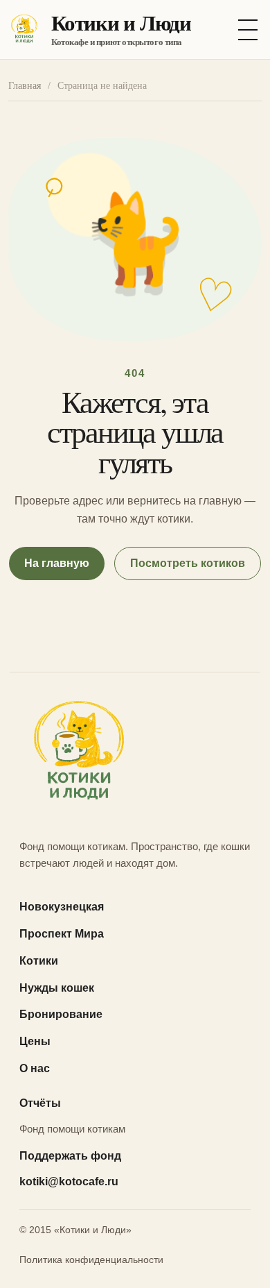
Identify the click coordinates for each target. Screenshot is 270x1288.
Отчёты (40, 1103)
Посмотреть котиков (187, 563)
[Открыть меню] (248, 30)
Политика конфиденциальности (91, 1259)
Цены (35, 1041)
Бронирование (60, 1014)
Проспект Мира (61, 934)
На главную (56, 563)
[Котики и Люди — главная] (135, 754)
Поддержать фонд (70, 1156)
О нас (34, 1068)
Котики (38, 961)
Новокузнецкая (61, 907)
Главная (24, 85)
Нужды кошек (56, 988)
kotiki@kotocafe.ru (68, 1181)
